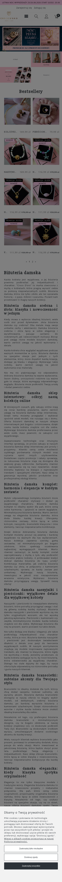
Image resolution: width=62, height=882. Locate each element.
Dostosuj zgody (31, 857)
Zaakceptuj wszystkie (31, 866)
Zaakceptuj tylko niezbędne (31, 848)
